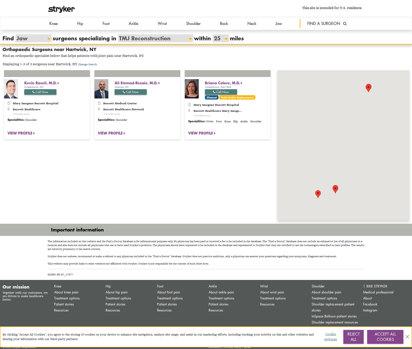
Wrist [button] (162, 23)
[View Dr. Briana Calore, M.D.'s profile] (192, 88)
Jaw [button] (279, 23)
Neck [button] (251, 23)
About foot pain (168, 292)
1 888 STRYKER (375, 286)
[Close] (407, 336)
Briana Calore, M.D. (223, 82)
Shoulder (318, 286)
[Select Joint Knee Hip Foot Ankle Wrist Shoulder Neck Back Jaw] (31, 38)
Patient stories (64, 304)
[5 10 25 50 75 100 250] (219, 38)
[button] (335, 189)
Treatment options (67, 298)
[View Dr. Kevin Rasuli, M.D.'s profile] (11, 88)
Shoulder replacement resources (335, 322)
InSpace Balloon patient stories (334, 316)
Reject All (353, 336)
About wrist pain (272, 292)
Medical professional (378, 292)
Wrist (264, 286)
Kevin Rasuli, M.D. (41, 82)
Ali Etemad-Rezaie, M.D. (137, 82)
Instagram (370, 310)
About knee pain (66, 292)
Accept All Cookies (385, 336)
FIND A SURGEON (324, 23)
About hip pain (116, 292)
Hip (108, 286)
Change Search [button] (87, 64)
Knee (57, 286)
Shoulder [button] (193, 23)
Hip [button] (80, 23)
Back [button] (224, 23)
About (367, 298)
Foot (160, 286)
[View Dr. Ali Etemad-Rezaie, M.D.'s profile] (101, 88)
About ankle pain (221, 292)
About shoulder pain (326, 292)
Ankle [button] (133, 23)
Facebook (370, 304)
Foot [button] (106, 23)
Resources (61, 310)
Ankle (213, 286)
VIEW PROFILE (20, 133)
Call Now (41, 92)
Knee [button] (53, 23)
